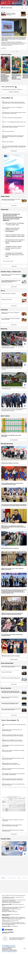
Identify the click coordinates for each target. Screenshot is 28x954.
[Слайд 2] (12, 51)
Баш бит (3, 877)
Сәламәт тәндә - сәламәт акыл (11, 271)
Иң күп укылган (6, 688)
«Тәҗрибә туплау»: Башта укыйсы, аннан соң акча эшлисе (13, 248)
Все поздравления (14, 439)
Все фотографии (14, 659)
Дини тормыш (5, 415)
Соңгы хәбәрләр (11, 877)
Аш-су (3, 290)
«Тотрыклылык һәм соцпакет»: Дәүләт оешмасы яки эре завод (15, 241)
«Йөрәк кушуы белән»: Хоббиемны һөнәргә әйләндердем (12, 229)
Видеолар (4, 328)
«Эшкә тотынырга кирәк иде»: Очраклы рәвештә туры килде (15, 235)
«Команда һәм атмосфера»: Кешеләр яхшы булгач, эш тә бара (14, 254)
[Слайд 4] (15, 51)
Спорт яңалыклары (7, 663)
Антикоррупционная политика (9, 945)
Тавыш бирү (14, 266)
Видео (19, 877)
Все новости (14, 205)
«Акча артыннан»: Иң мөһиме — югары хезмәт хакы (14, 223)
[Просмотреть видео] (5, 65)
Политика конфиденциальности (9, 951)
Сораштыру (4, 209)
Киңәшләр (4, 309)
